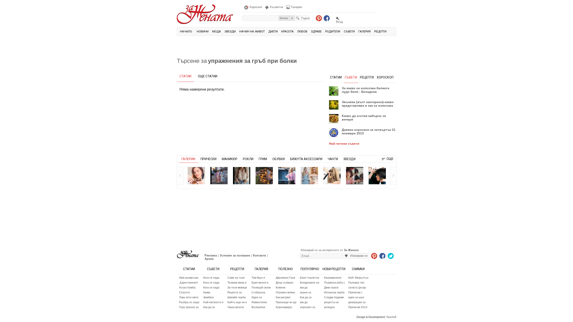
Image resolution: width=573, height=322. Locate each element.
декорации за (357, 302)
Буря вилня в (260, 282)
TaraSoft (391, 317)
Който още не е (237, 302)
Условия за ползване (235, 255)
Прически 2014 (357, 307)
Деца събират (285, 282)
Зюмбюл (208, 297)
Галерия (364, 31)
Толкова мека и (236, 282)
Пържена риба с (334, 282)
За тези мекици (237, 287)
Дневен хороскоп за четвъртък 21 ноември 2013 (369, 131)
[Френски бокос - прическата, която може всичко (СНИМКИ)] (332, 175)
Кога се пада (211, 277)
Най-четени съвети (344, 143)
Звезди (230, 31)
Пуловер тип (356, 282)
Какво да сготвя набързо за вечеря (364, 117)
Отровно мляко (285, 292)
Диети (273, 31)
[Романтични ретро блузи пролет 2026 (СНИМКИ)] (241, 175)
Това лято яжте (189, 297)
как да (304, 287)
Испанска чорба (334, 292)
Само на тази (236, 277)
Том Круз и (258, 277)
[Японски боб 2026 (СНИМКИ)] (354, 175)
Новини (203, 31)
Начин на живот (252, 31)
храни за (305, 292)
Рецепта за (234, 292)
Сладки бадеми (334, 297)
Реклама (211, 255)
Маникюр (229, 159)
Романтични (259, 302)
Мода (216, 31)
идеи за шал (356, 297)
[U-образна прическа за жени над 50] (196, 175)
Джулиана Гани (285, 277)
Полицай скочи (261, 287)
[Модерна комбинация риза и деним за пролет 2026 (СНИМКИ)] (286, 175)
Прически (208, 159)
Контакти (259, 255)
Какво (206, 292)
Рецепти (380, 31)
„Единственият (188, 282)
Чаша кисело (235, 307)
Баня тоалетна (309, 277)
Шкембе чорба (236, 297)
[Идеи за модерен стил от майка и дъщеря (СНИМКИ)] (219, 175)
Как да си (209, 307)
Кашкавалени (332, 277)
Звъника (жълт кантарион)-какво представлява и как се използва (368, 103)
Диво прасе (331, 287)
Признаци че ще (286, 302)
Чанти (333, 159)
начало (186, 31)
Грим (263, 159)
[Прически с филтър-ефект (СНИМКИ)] (377, 175)
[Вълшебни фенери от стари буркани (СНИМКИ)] (264, 175)
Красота (287, 31)
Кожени (280, 287)
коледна (329, 307)
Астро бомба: (187, 287)
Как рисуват (283, 297)
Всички (284, 18)
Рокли (248, 159)
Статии (189, 269)
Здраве (316, 31)
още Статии (207, 76)
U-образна (258, 292)
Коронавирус (284, 307)
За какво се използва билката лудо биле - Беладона (365, 89)
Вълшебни (258, 307)
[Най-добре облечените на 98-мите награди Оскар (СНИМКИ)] (309, 175)
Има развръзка (188, 277)
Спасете (184, 292)
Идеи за (257, 297)
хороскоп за (307, 307)
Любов (302, 31)
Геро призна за (189, 307)
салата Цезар (357, 287)
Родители (332, 31)
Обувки (278, 159)
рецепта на (331, 302)
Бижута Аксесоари (306, 159)
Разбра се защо (189, 302)
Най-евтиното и (213, 302)
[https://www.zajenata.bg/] (188, 254)
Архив (209, 259)
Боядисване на (309, 282)
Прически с (355, 292)
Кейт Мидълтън (358, 277)
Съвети (349, 31)
